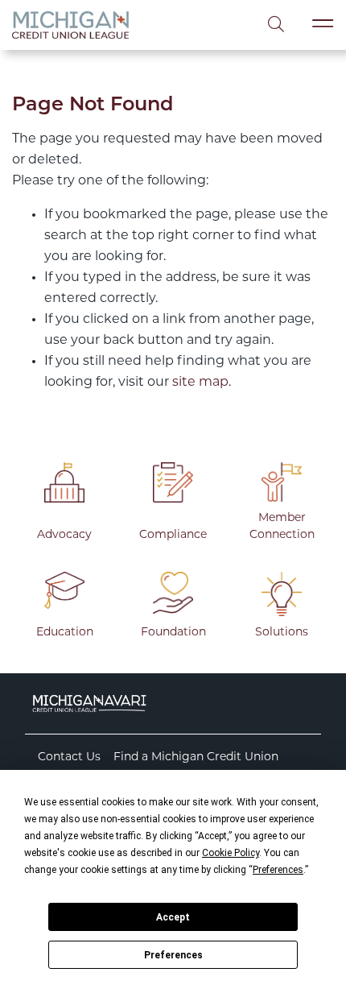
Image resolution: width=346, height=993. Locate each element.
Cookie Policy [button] (230, 853)
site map (200, 382)
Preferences (173, 955)
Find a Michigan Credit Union (195, 757)
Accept (173, 917)
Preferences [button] (278, 869)
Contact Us (69, 757)
